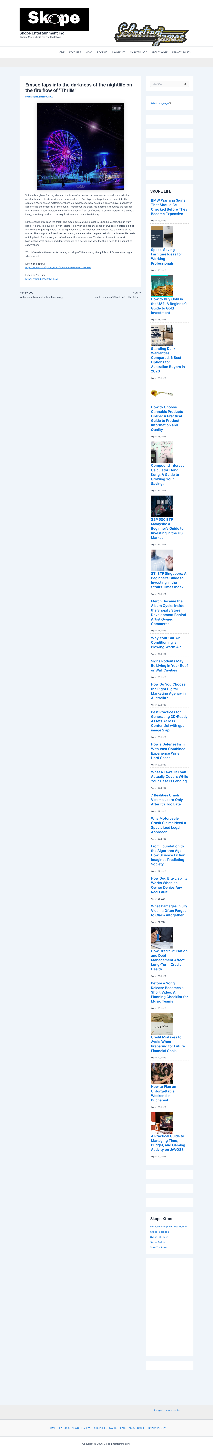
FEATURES (64, 1428)
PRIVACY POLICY (156, 1428)
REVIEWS (86, 1428)
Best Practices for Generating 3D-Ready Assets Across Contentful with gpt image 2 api (169, 720)
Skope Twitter (158, 1241)
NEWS (75, 1428)
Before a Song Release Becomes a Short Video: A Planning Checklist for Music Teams (169, 991)
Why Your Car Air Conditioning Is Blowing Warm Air (166, 641)
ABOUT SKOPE (137, 1428)
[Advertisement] (172, 1305)
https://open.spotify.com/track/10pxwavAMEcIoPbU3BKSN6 (58, 266)
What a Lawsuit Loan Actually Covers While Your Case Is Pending (169, 775)
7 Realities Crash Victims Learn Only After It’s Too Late (167, 799)
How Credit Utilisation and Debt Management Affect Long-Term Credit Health (169, 959)
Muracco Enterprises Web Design (168, 1225)
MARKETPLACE (117, 1428)
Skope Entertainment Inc (42, 32)
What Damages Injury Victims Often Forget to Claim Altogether (169, 910)
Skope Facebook (159, 1231)
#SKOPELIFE (100, 1428)
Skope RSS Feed (159, 1236)
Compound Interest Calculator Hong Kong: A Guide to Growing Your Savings (167, 474)
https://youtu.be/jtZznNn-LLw (41, 278)
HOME (52, 1428)
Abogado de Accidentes (167, 1410)
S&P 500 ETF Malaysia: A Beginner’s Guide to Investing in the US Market (167, 528)
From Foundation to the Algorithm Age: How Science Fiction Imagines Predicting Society (168, 854)
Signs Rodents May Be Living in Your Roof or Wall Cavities (169, 664)
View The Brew (158, 1246)
